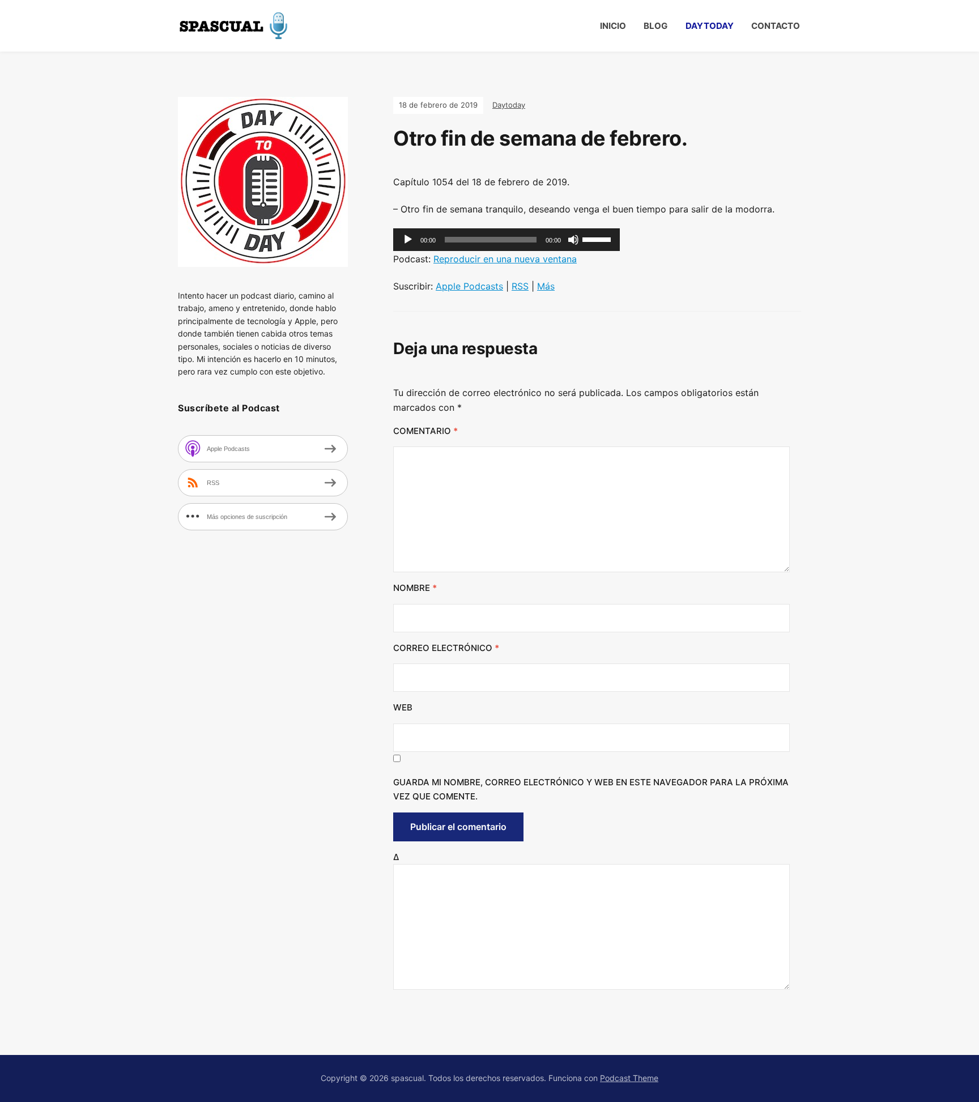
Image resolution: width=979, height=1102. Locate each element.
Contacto (775, 25)
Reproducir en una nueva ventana (505, 259)
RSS (520, 286)
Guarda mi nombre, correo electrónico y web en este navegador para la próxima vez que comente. (591, 789)
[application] (506, 239)
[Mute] (573, 239)
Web (402, 707)
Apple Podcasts (469, 286)
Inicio (613, 25)
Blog (655, 25)
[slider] (598, 238)
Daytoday (710, 25)
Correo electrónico (446, 648)
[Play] (408, 239)
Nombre (415, 587)
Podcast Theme (629, 1078)
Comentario (425, 431)
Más (546, 286)
